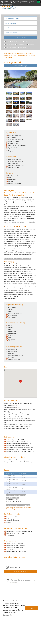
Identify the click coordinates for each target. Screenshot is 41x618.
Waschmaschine (21, 44)
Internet (32, 44)
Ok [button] (32, 608)
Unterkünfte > (13, 55)
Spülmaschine (10, 44)
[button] (20, 18)
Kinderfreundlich (29, 41)
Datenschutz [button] (7, 615)
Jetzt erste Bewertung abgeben (21, 580)
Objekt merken (15, 567)
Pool (7, 41)
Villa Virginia (8, 57)
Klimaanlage (23, 48)
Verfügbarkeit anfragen (21, 66)
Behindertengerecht (11, 48)
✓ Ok (38, 1)
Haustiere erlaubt (16, 41)
